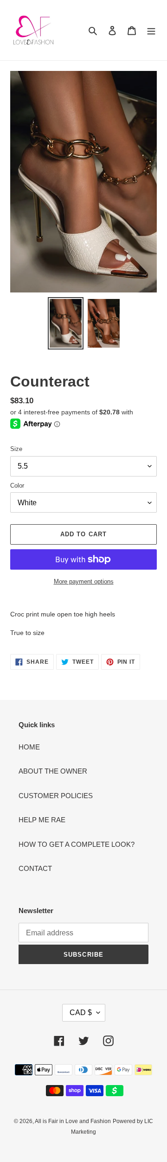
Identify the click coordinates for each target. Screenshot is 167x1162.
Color (17, 485)
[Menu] (151, 30)
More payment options (84, 581)
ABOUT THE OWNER (53, 771)
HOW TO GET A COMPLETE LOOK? (77, 844)
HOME (29, 747)
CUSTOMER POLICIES (56, 796)
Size (16, 448)
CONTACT (35, 868)
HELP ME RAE (42, 820)
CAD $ (81, 1012)
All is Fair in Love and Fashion (73, 1121)
